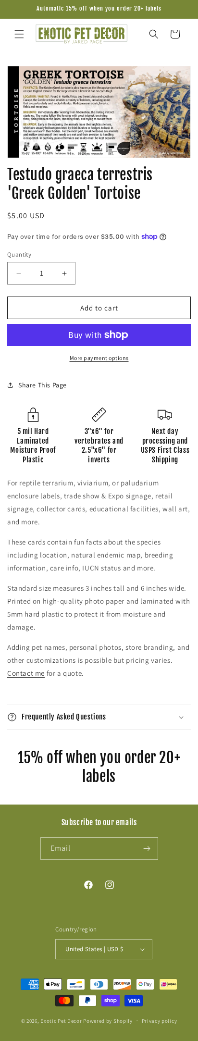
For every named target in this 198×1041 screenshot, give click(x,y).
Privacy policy (159, 1020)
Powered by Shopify (108, 1020)
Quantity (19, 254)
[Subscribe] (147, 848)
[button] (19, 34)
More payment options (99, 357)
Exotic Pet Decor (61, 1020)
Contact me (26, 673)
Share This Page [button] (42, 385)
